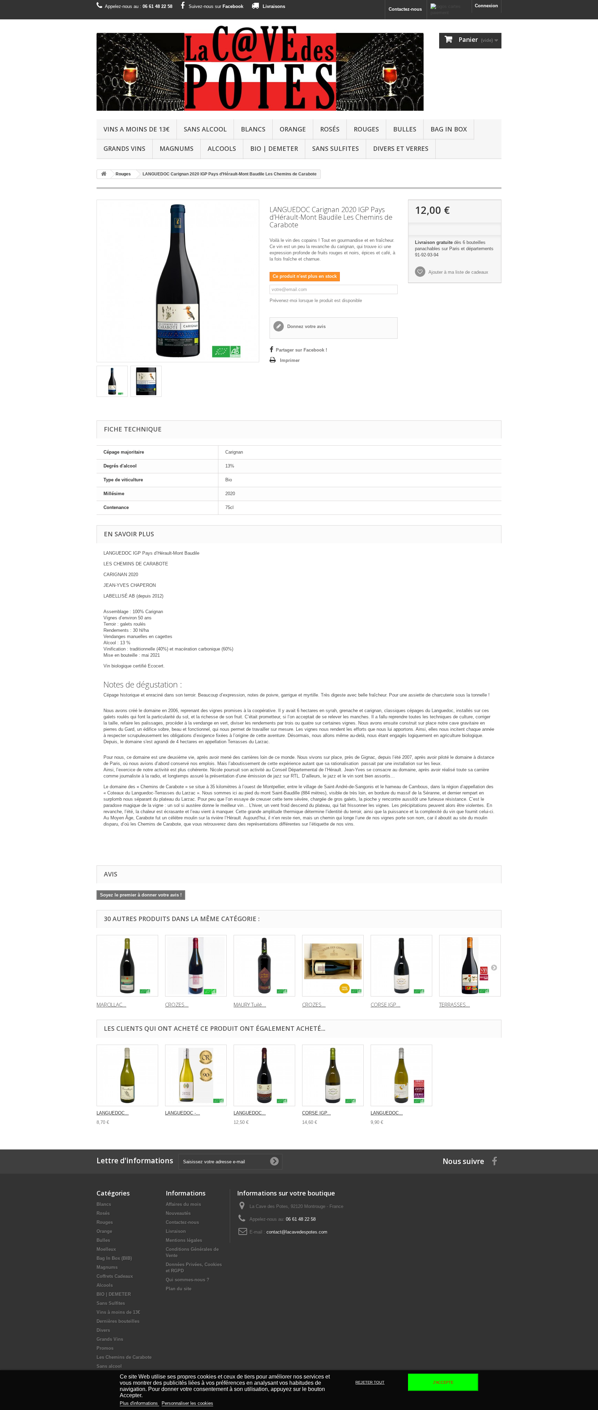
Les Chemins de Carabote (124, 1357)
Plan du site (178, 1288)
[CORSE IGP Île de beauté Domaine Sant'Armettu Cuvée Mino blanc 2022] (333, 1075)
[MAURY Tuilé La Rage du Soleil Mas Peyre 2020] (264, 966)
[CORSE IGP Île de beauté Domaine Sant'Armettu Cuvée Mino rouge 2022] (401, 966)
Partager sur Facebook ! (301, 350)
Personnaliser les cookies (187, 1403)
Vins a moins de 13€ (136, 129)
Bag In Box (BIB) (114, 1258)
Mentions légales (184, 1240)
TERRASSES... (454, 1004)
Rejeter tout (369, 1382)
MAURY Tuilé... (250, 1004)
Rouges (366, 129)
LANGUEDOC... (113, 1113)
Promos (105, 1348)
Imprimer (290, 360)
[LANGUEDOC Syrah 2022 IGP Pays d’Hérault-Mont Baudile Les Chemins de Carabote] (264, 1075)
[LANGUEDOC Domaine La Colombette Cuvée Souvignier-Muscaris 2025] (401, 1075)
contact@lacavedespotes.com (296, 1232)
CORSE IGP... (385, 1004)
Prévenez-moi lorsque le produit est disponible (316, 300)
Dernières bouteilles (118, 1321)
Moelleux (106, 1249)
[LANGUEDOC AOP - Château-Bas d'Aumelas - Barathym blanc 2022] (127, 1075)
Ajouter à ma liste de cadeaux (457, 272)
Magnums (176, 148)
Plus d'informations (139, 1403)
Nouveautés (178, 1213)
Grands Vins (124, 148)
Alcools (222, 148)
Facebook (233, 6)
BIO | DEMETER (274, 148)
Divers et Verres (400, 148)
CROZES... (177, 1004)
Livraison (176, 1231)
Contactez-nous (405, 9)
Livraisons (274, 6)
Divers (103, 1330)
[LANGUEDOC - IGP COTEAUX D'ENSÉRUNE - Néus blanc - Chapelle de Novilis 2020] (196, 1075)
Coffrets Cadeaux (115, 1276)
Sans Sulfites (335, 148)
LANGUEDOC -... (182, 1113)
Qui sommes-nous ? (187, 1279)
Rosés (329, 129)
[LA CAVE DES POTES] (260, 68)
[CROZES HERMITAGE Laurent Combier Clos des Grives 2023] (196, 966)
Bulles (404, 129)
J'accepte (443, 1382)
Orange (293, 129)
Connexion (486, 5)
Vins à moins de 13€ (118, 1312)
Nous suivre (463, 1161)
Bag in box (449, 129)
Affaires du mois (183, 1204)
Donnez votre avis (306, 326)
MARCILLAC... (111, 1004)
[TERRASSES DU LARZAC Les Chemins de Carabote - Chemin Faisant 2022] (470, 966)
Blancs (253, 129)
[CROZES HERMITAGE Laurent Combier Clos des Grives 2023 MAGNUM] (333, 966)
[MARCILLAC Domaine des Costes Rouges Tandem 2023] (127, 966)
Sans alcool (205, 129)
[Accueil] (103, 174)
